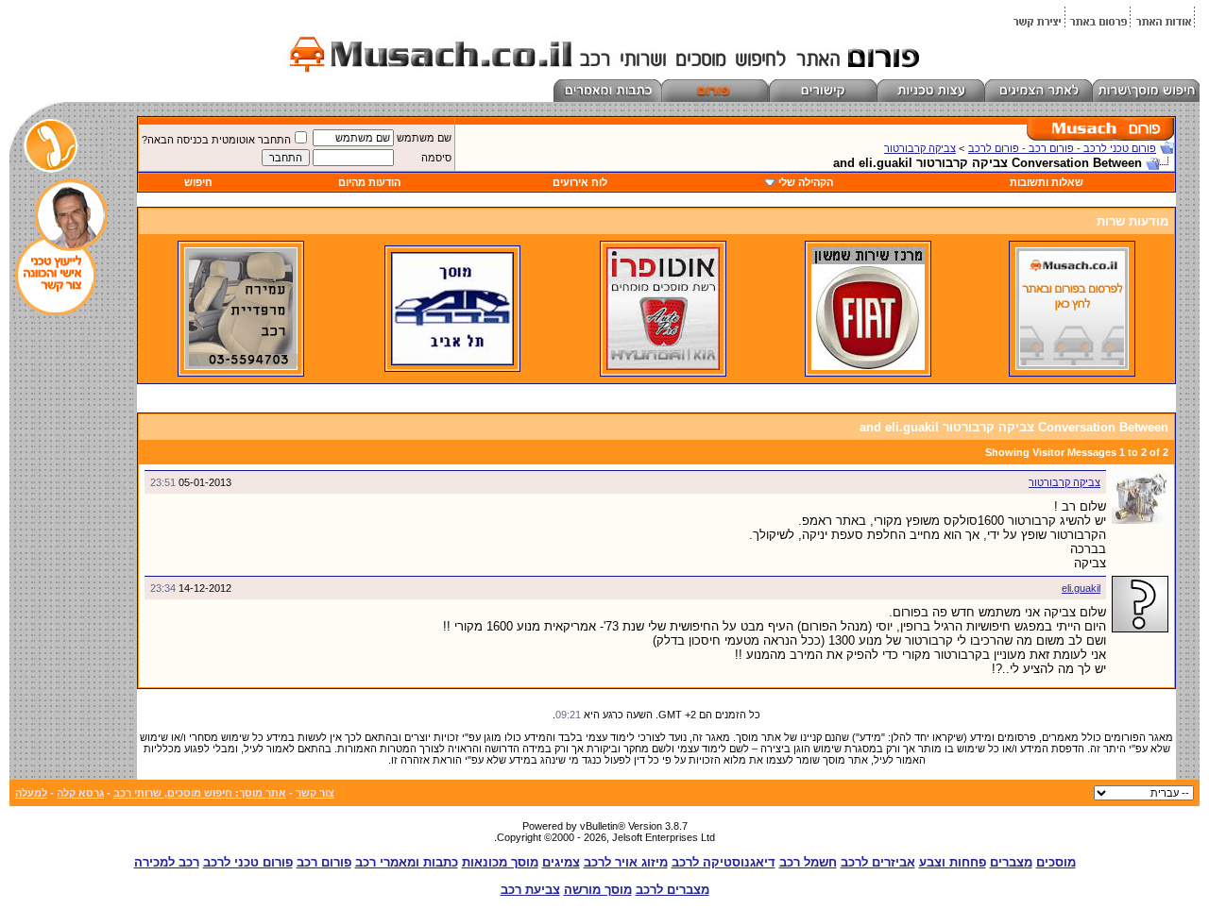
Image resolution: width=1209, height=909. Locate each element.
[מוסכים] (1072, 366)
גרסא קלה (80, 793)
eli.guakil (1081, 588)
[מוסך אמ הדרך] (452, 361)
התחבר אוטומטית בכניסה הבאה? (216, 139)
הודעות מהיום (369, 182)
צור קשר (315, 793)
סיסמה (436, 157)
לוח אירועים (580, 182)
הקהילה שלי (805, 182)
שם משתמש (424, 137)
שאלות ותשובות (1046, 182)
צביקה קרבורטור (920, 148)
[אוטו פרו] (663, 366)
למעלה (31, 793)
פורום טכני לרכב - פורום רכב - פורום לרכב (1062, 148)
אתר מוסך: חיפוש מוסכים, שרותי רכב (199, 793)
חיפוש (198, 182)
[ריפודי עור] (241, 366)
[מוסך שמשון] (868, 366)
